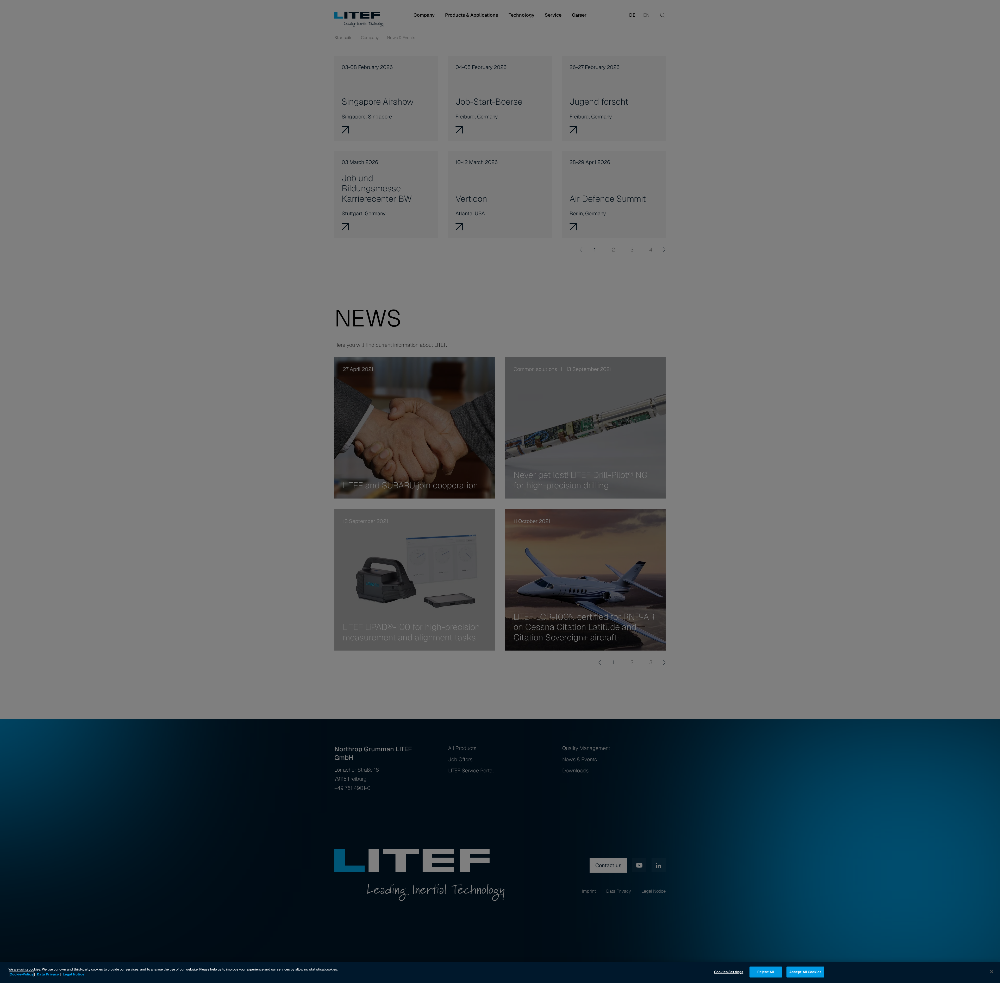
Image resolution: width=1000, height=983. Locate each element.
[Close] (991, 971)
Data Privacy (48, 974)
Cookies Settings (728, 972)
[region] (500, 972)
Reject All (765, 972)
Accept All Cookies (805, 972)
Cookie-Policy (21, 974)
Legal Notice (73, 974)
